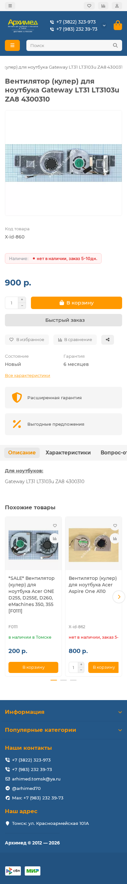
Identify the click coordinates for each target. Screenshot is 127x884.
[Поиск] (115, 45)
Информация (25, 712)
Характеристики (68, 453)
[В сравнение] (54, 538)
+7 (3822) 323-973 (76, 22)
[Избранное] (89, 5)
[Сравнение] (103, 5)
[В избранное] (54, 525)
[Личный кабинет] (117, 5)
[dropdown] (10, 5)
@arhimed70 (26, 788)
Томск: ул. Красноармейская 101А (50, 823)
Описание (22, 453)
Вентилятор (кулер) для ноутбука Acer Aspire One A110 (93, 584)
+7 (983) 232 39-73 (76, 29)
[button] (8, 596)
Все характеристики (27, 375)
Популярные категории (40, 730)
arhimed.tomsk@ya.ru (36, 778)
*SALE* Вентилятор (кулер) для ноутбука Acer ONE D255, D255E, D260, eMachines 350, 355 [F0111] (31, 594)
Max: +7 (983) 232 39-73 (38, 797)
